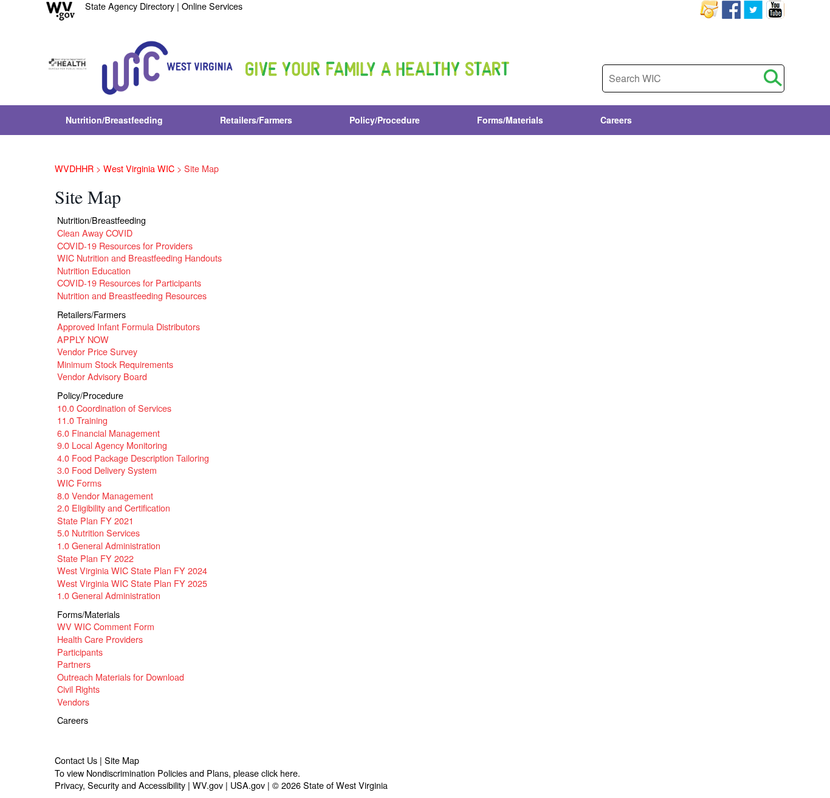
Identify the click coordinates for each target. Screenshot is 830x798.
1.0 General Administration (108, 545)
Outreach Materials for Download (120, 676)
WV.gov (208, 785)
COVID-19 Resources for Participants (129, 282)
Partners (74, 663)
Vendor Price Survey (97, 351)
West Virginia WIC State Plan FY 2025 (132, 583)
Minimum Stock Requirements (115, 364)
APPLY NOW (83, 339)
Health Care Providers (100, 639)
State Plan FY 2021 (95, 520)
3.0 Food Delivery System (107, 469)
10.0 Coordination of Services (114, 407)
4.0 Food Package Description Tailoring (133, 457)
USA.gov (247, 785)
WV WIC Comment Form (105, 626)
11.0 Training (82, 420)
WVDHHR (74, 168)
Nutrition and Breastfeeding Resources (132, 295)
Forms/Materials (88, 614)
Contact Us (76, 760)
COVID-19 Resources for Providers (125, 245)
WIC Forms (79, 482)
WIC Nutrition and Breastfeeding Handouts (139, 257)
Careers (72, 719)
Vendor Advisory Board (102, 376)
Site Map (122, 760)
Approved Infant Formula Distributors (128, 326)
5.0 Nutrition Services (98, 532)
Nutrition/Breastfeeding (101, 219)
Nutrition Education (94, 270)
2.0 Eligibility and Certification (113, 507)
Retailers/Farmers (91, 314)
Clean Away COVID (94, 232)
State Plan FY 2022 (95, 558)
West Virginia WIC (138, 168)
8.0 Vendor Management (105, 495)
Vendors (73, 701)
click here (279, 772)
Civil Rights (78, 688)
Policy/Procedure (90, 395)
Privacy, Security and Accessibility (120, 785)
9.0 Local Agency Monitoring (112, 445)
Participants (80, 651)
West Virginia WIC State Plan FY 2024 (132, 570)
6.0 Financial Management (108, 432)
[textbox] (693, 78)
